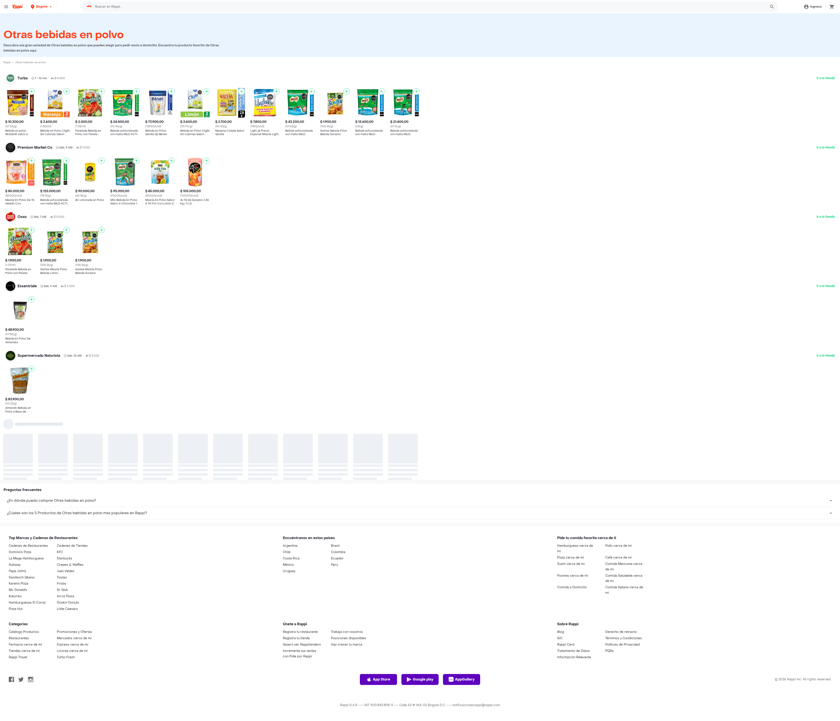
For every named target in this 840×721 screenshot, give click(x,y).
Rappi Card (565, 645)
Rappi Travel (18, 657)
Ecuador (337, 558)
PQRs (609, 651)
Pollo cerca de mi (618, 546)
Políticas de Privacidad (622, 645)
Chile (286, 552)
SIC (560, 638)
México (288, 565)
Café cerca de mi (618, 558)
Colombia (338, 552)
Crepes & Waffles (70, 565)
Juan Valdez (65, 571)
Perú (334, 565)
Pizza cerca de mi (570, 558)
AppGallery (464, 679)
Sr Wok (62, 590)
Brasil (335, 546)
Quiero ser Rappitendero (302, 645)
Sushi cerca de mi (571, 564)
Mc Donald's (18, 590)
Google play (423, 679)
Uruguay (289, 571)
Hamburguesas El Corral (27, 603)
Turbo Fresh (66, 657)
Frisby (61, 584)
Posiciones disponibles (348, 638)
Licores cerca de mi (72, 651)
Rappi (7, 62)
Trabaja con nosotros (347, 632)
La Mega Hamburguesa (26, 558)
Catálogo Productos (24, 632)
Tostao (62, 577)
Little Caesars (67, 609)
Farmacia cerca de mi (25, 645)
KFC (60, 552)
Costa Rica (291, 558)
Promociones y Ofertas (74, 632)
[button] (41, 6)
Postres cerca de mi (572, 576)
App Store (381, 679)
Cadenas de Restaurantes (28, 546)
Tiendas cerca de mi (24, 651)
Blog (560, 632)
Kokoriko (15, 596)
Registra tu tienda (296, 638)
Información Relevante (574, 657)
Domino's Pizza (20, 552)
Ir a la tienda (826, 78)
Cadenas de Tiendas (72, 546)
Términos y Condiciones (623, 638)
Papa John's (17, 571)
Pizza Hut (16, 609)
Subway (15, 565)
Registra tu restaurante (300, 632)
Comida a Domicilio (572, 587)
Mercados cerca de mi (74, 638)
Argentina (290, 546)
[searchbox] (429, 7)
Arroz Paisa (65, 596)
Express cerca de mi (72, 645)
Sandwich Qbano (22, 577)
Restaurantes (19, 638)
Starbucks (64, 558)
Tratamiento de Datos (573, 651)
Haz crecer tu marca (346, 645)
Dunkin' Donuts (68, 603)
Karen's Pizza (18, 584)
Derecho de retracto (621, 632)
